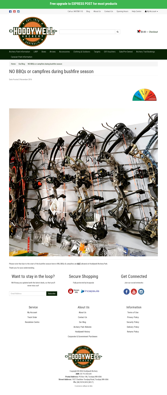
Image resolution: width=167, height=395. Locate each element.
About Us (97, 11)
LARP (36, 51)
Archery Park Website (82, 327)
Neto (91, 386)
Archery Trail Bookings (145, 51)
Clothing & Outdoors (81, 51)
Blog (88, 11)
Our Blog (82, 322)
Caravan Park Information (21, 57)
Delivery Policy (133, 327)
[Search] (117, 32)
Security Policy (133, 322)
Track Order (32, 317)
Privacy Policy (133, 317)
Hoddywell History (82, 331)
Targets (97, 51)
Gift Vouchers (109, 51)
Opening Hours (122, 11)
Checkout (153, 31)
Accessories (64, 51)
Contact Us (108, 11)
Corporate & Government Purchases (82, 336)
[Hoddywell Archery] (33, 31)
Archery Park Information (19, 51)
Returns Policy (133, 331)
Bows (44, 51)
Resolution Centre (32, 322)
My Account (32, 312)
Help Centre (136, 11)
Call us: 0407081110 (75, 11)
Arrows (53, 51)
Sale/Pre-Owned (126, 51)
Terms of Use (132, 312)
